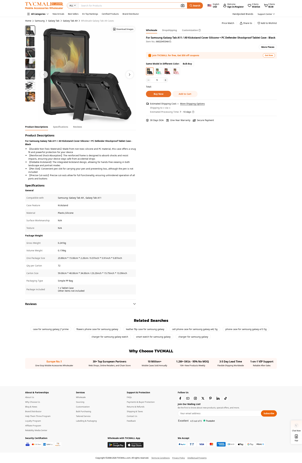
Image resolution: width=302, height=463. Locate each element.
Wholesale (81, 397)
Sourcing (80, 402)
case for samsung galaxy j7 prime (51, 329)
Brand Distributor (131, 13)
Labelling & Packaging (86, 420)
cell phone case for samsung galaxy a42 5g (195, 329)
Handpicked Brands (242, 13)
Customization (83, 406)
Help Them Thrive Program (37, 416)
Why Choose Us (32, 402)
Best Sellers (73, 13)
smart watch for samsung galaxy (153, 336)
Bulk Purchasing (83, 411)
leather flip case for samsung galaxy (145, 329)
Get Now (269, 55)
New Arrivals (58, 13)
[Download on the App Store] (134, 445)
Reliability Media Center (36, 430)
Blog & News (31, 406)
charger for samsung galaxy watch (110, 336)
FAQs (129, 397)
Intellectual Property (197, 457)
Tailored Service (83, 416)
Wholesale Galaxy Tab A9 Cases (97, 21)
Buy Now (158, 93)
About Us (29, 397)
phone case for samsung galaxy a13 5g (246, 329)
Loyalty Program (33, 420)
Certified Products (110, 13)
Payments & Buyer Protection (141, 402)
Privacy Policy (178, 457)
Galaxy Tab (53, 21)
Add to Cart (185, 93)
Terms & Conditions (160, 457)
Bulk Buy (187, 63)
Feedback (131, 420)
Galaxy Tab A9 (70, 21)
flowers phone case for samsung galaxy (97, 329)
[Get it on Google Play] (116, 445)
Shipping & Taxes (135, 411)
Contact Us (132, 416)
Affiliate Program (33, 425)
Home (28, 20)
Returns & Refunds (135, 406)
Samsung (40, 21)
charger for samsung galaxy (193, 336)
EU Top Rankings (90, 13)
